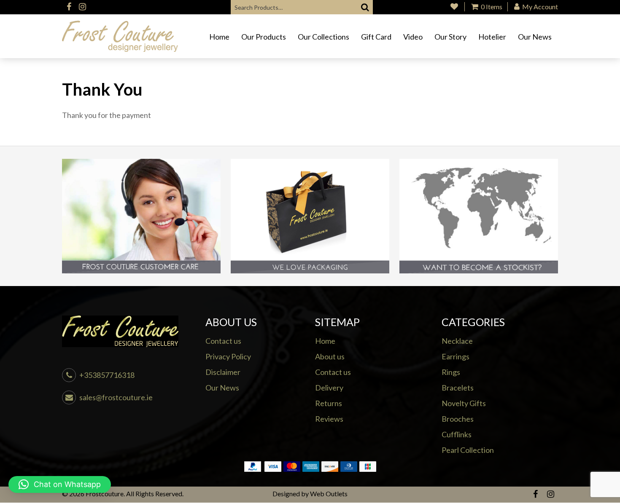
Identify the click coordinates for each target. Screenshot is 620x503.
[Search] (365, 7)
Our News (535, 36)
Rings (451, 372)
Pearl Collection (468, 450)
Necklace (457, 340)
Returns (328, 403)
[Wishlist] (454, 7)
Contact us (223, 340)
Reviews (329, 418)
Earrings (455, 356)
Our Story (450, 36)
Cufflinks (457, 434)
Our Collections (323, 36)
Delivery (329, 387)
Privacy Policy (228, 356)
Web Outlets (329, 494)
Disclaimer (222, 372)
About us (330, 356)
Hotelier (492, 36)
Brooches (458, 418)
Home (219, 36)
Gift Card (376, 36)
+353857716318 (107, 375)
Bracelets (458, 387)
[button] (59, 484)
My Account (539, 7)
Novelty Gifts (464, 403)
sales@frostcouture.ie (116, 397)
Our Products (263, 36)
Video (413, 36)
